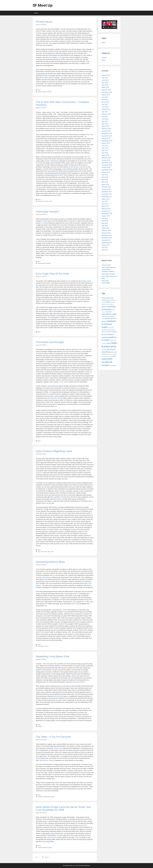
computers (40, 646)
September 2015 (107, 242)
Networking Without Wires (50, 561)
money (111, 340)
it (102, 334)
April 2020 (105, 124)
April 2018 (105, 182)
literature (110, 334)
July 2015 (105, 247)
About (36, 13)
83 (43, 857)
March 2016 (105, 228)
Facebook (64, 513)
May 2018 (105, 179)
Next (47, 857)
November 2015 (107, 238)
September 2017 (107, 196)
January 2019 (106, 160)
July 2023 (105, 104)
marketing (105, 337)
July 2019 (105, 145)
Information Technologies (50, 342)
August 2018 (106, 172)
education (108, 312)
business (104, 306)
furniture (40, 726)
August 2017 (106, 199)
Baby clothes (87, 281)
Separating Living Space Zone (52, 656)
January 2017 (106, 211)
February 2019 (106, 158)
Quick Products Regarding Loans (54, 451)
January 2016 (106, 233)
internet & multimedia (111, 331)
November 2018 (107, 165)
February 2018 (106, 187)
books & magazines (110, 304)
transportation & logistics (44, 263)
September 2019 (107, 141)
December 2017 (107, 191)
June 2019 (105, 148)
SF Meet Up (42, 5)
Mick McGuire (60, 309)
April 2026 (105, 85)
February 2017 (106, 208)
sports (107, 354)
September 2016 (107, 213)
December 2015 (107, 235)
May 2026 (105, 82)
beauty (39, 91)
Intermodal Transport (47, 211)
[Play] (103, 27)
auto (39, 551)
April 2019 (105, 153)
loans (45, 551)
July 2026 (105, 78)
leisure (53, 796)
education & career (109, 314)
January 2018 (106, 189)
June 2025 (105, 99)
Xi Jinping (45, 223)
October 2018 (106, 167)
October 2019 (106, 138)
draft (42, 551)
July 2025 (105, 97)
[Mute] (114, 27)
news (48, 551)
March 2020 (105, 126)
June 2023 (105, 107)
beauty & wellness (47, 91)
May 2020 (105, 121)
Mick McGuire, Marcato (77, 167)
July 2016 (105, 218)
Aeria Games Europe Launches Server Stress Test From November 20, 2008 (63, 808)
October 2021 (106, 109)
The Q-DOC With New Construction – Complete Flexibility (109, 269)
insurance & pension (110, 329)
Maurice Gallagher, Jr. (53, 57)
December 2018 (107, 162)
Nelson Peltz (83, 825)
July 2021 (105, 111)
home (112, 327)
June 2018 (105, 177)
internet (103, 331)
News (39, 90)
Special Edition (58, 175)
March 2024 (105, 102)
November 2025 (107, 92)
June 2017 (105, 204)
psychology (104, 349)
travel (109, 358)
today (114, 356)
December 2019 (107, 133)
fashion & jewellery (110, 316)
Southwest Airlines (79, 682)
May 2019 (105, 150)
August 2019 (106, 143)
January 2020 (106, 131)
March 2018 (105, 184)
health (104, 327)
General (104, 58)
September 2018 (107, 170)
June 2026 (105, 80)
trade (50, 201)
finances (103, 318)
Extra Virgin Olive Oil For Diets (52, 273)
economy (103, 311)
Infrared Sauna (44, 21)
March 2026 (105, 87)
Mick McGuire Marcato (47, 77)
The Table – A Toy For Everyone (53, 736)
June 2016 (105, 221)
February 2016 (106, 230)
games (50, 847)
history (109, 327)
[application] (109, 24)
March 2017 (105, 206)
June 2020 (105, 119)
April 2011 (105, 250)
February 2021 (106, 114)
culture (113, 309)
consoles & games (42, 847)
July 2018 (105, 175)
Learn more (63, 382)
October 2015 (106, 240)
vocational (112, 365)
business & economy (43, 201)
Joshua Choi (58, 748)
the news (110, 356)
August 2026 (106, 75)
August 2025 (106, 94)
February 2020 (106, 128)
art (110, 300)
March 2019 (105, 155)
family (103, 316)
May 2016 (105, 223)
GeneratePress (85, 865)
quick (52, 551)
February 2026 (106, 90)
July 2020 (105, 116)
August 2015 (106, 245)
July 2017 (105, 201)
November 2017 (107, 194)
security (46, 646)
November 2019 (107, 136)
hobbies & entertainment (44, 796)
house (104, 329)
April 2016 (105, 225)
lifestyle (105, 334)
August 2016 (106, 216)
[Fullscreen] (116, 27)
